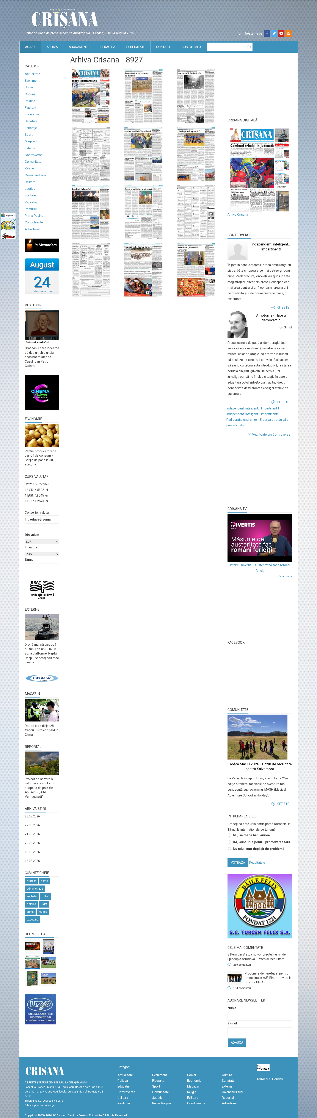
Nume (232, 1008)
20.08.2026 (32, 843)
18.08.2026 (32, 861)
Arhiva (52, 47)
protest (31, 880)
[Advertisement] (260, 471)
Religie (29, 168)
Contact (163, 47)
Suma (29, 560)
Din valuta (32, 535)
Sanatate (31, 121)
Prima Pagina (34, 216)
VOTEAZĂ (238, 863)
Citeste (283, 307)
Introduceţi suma (38, 519)
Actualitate (32, 74)
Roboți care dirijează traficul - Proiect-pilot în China (41, 730)
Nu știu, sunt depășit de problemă (258, 849)
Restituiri (31, 209)
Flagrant (30, 108)
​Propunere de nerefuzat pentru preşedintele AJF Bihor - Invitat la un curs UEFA (268, 977)
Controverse (33, 155)
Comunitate (33, 162)
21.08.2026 (32, 834)
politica (31, 904)
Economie (32, 114)
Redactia (107, 47)
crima (30, 911)
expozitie (32, 919)
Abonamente (79, 47)
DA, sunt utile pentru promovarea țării (261, 842)
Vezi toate (285, 576)
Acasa (30, 47)
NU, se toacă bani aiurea (251, 835)
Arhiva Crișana (238, 215)
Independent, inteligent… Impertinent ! (252, 408)
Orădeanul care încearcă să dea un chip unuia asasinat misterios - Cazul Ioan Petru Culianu (42, 357)
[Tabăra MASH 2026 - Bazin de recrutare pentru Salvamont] (48, 978)
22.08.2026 (32, 825)
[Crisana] (65, 19)
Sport (29, 135)
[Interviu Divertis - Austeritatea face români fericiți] (260, 538)
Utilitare (30, 182)
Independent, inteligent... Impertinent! (252, 414)
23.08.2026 (32, 816)
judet (44, 904)
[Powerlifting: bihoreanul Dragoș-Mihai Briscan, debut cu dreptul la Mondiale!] (48, 946)
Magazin (31, 141)
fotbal (45, 896)
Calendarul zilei (35, 175)
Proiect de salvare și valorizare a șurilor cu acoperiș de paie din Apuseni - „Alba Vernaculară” (40, 788)
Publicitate (135, 47)
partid (44, 880)
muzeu (43, 911)
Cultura (30, 94)
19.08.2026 (32, 852)
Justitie (30, 189)
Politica (30, 101)
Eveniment (32, 81)
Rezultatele (257, 863)
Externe (30, 148)
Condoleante (34, 222)
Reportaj (31, 202)
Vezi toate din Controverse (271, 434)
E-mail (232, 1023)
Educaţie (31, 128)
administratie (35, 888)
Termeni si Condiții (270, 1079)
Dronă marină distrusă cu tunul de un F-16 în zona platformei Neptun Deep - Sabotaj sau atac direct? (42, 653)
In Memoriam (46, 245)
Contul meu (191, 47)
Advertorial (32, 229)
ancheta (32, 896)
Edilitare (30, 195)
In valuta (31, 547)
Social (29, 87)
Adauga (237, 1043)
